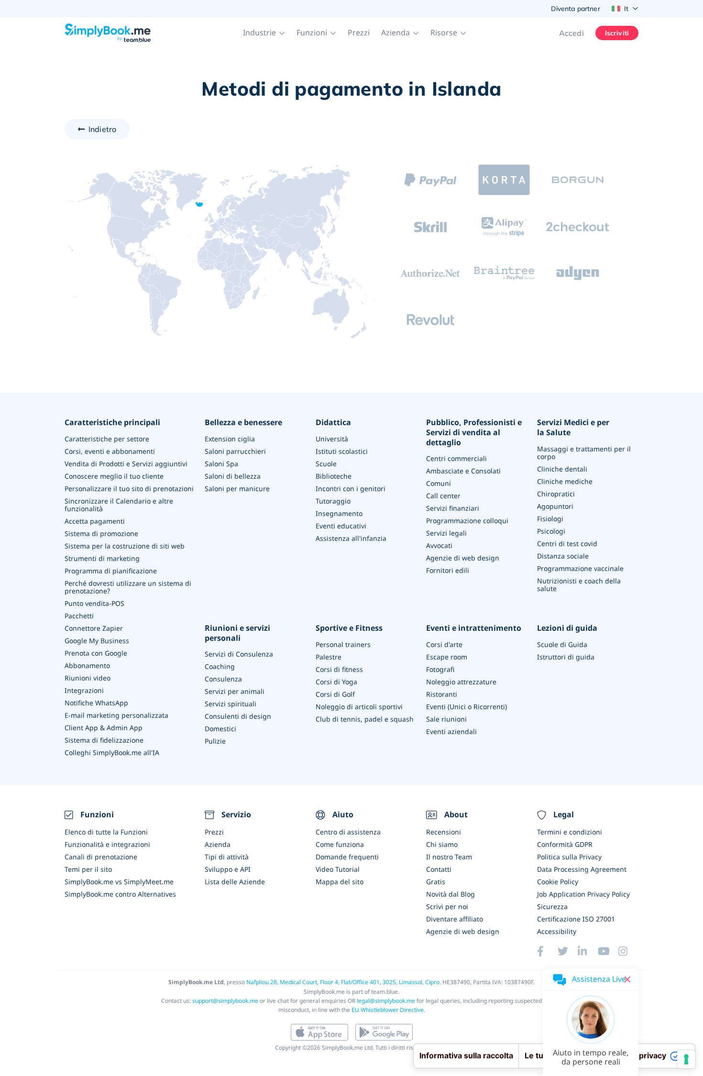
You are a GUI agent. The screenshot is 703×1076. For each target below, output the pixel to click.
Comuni (438, 483)
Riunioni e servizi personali (237, 633)
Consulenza (223, 678)
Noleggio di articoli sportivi (359, 706)
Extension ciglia (230, 438)
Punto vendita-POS (94, 603)
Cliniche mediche (565, 481)
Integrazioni (84, 690)
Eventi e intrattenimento (473, 628)
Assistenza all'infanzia (351, 538)
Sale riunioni (446, 719)
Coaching (220, 666)
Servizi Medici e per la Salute (573, 427)
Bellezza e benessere (243, 422)
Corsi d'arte (444, 644)
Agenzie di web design (462, 557)
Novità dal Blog (450, 894)
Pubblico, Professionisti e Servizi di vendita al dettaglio (474, 432)
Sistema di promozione (101, 533)
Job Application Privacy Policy (583, 894)
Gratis (435, 881)
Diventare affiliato (454, 918)
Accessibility (556, 931)
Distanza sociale (563, 555)
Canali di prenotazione (101, 856)
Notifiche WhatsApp (96, 702)
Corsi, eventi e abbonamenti (110, 451)
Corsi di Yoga (336, 681)
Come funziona (340, 844)
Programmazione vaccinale (580, 568)
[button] (264, 33)
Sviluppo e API (228, 869)
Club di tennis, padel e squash (365, 719)
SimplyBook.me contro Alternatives (120, 894)
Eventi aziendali (451, 731)
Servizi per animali (234, 691)
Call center (443, 495)
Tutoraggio (333, 500)
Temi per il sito (88, 869)
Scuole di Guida (562, 644)
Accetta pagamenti (95, 521)
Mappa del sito (339, 881)
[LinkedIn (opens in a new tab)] (588, 951)
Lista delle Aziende (235, 881)
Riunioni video (87, 677)
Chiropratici (556, 493)
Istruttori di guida (565, 656)
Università (332, 438)
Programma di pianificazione (111, 570)
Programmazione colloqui (467, 520)
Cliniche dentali (562, 468)
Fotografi (440, 669)
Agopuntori (555, 506)
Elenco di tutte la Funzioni (106, 831)
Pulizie (215, 741)
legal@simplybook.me (386, 1001)
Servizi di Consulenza (239, 654)
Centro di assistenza (348, 831)
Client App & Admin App (104, 727)
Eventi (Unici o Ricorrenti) (466, 706)
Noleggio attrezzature (461, 681)
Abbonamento (87, 665)
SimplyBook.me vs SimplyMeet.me (119, 881)
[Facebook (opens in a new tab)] (547, 951)
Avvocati (439, 545)
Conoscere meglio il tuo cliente (114, 476)
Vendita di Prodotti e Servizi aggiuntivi (126, 463)
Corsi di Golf (335, 694)
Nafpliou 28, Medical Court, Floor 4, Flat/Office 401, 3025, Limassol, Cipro (342, 982)
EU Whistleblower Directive (388, 1010)
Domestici (220, 728)
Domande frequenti (347, 856)
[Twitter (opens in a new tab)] (568, 951)
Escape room (446, 656)
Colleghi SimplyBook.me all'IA (112, 752)
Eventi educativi (341, 525)
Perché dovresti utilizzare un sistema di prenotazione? (128, 587)
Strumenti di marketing (102, 558)
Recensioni (443, 831)
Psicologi (551, 531)
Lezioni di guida (567, 628)
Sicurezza (552, 906)
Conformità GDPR (565, 844)
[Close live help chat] (627, 979)
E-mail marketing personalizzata (116, 715)
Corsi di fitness (339, 669)
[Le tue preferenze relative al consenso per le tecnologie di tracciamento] (686, 1059)
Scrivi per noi (447, 906)
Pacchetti (79, 615)
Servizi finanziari (452, 508)
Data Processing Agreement (581, 869)
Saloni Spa (221, 463)
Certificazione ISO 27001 (576, 918)
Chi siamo (442, 844)
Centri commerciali (456, 458)
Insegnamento (339, 513)
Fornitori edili (447, 570)
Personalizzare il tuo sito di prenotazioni (129, 488)
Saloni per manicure (237, 488)
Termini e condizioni (569, 831)
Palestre (328, 656)
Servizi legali (446, 533)
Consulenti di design (238, 716)
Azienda (218, 844)
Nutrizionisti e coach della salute (579, 584)
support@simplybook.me (225, 1001)
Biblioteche (334, 476)
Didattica (333, 422)
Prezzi (359, 32)
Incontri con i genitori (350, 488)
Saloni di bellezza (233, 476)
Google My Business (97, 640)
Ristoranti (441, 694)
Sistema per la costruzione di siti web (125, 545)
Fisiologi (550, 518)
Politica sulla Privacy (569, 856)
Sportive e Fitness (349, 628)
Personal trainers (343, 644)
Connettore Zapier (94, 628)
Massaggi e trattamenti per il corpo (584, 452)
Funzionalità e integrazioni (107, 844)
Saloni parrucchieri (235, 451)
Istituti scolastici (342, 451)
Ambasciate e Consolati (463, 470)
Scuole (326, 463)
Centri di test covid (567, 543)
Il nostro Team (449, 856)
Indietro (102, 129)
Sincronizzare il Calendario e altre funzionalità (119, 504)
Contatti (438, 869)
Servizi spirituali (230, 703)
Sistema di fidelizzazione (104, 740)
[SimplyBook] (108, 33)
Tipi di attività (227, 856)
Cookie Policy (557, 881)
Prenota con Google (96, 653)
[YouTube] (608, 951)
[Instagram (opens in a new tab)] (628, 951)
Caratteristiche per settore (107, 438)
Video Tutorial (338, 869)
